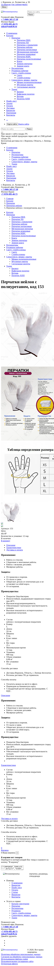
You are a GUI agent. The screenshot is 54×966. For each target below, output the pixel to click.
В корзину (5, 541)
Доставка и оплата (14, 550)
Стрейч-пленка (23, 78)
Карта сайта (18, 124)
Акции (9, 103)
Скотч (19, 75)
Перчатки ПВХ (24, 40)
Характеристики (13, 547)
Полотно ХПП (23, 99)
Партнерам (11, 113)
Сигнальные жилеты (26, 87)
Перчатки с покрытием (27, 45)
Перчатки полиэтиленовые (29, 59)
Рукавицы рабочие (20, 71)
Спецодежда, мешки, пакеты (24, 80)
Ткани (14, 89)
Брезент (20, 92)
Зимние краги (23, 66)
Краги (19, 61)
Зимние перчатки (24, 64)
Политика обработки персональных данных (20, 954)
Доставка (10, 108)
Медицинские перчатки (27, 52)
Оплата (9, 106)
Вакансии (10, 110)
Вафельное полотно (25, 94)
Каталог (10, 35)
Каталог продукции (20, 904)
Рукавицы (16, 911)
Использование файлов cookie (14, 959)
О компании (11, 33)
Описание (10, 545)
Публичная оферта (9, 964)
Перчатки (16, 38)
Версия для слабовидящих (14, 4)
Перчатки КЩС (24, 57)
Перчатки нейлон (25, 47)
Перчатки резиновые (26, 54)
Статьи (15, 892)
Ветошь (20, 96)
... (7, 119)
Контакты (10, 115)
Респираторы (17, 68)
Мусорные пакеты (25, 85)
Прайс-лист (11, 101)
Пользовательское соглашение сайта (17, 961)
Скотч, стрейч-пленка (21, 73)
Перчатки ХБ (23, 42)
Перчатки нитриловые (27, 49)
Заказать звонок (8, 29)
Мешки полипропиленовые (29, 82)
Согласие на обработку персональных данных (21, 957)
